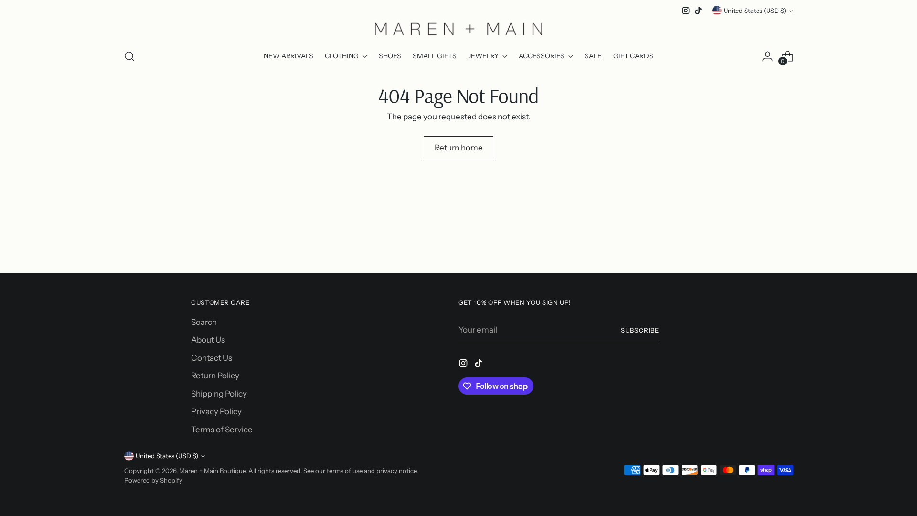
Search (204, 322)
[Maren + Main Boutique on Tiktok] (698, 10)
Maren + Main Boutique (212, 470)
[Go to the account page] (767, 56)
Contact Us (211, 358)
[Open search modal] (129, 56)
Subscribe (640, 330)
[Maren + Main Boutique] (458, 28)
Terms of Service (222, 429)
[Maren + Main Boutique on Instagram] (686, 10)
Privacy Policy (216, 411)
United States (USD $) (755, 10)
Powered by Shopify (153, 480)
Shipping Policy (219, 393)
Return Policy (215, 375)
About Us (208, 339)
